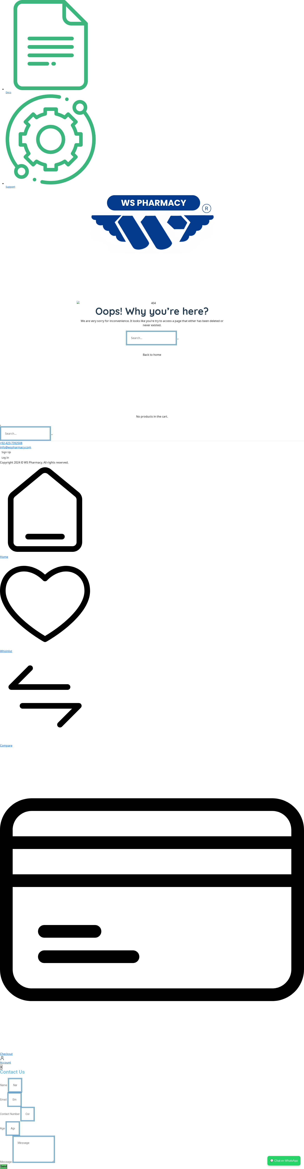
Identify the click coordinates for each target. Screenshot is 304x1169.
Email (3, 1099)
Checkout (6, 1054)
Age (2, 1128)
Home (4, 557)
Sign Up (6, 452)
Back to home (152, 355)
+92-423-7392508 (11, 443)
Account (5, 1062)
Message (6, 1162)
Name (3, 1085)
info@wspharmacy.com (15, 447)
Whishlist (6, 651)
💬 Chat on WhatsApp (284, 1160)
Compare (6, 745)
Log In (5, 457)
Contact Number (10, 1114)
